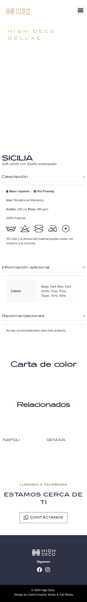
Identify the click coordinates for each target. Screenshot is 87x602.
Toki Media (66, 594)
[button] (80, 10)
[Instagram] (47, 569)
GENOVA (56, 440)
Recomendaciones (23, 316)
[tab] (43, 176)
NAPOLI (11, 440)
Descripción (15, 177)
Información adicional (25, 267)
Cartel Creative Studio (42, 594)
